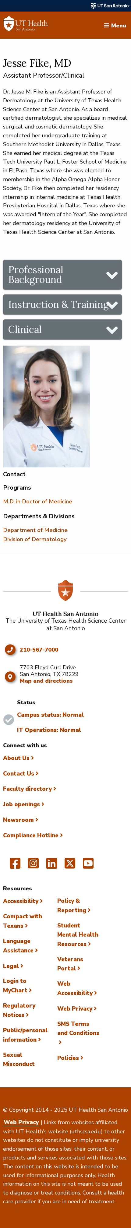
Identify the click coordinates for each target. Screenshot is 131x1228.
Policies (68, 1058)
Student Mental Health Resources (77, 935)
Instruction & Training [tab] (58, 304)
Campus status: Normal (50, 715)
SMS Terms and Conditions (78, 1028)
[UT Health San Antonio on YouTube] (88, 866)
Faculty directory (27, 789)
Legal (11, 966)
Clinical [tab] (25, 329)
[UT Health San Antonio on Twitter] (70, 866)
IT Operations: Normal (49, 730)
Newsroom (18, 820)
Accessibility (20, 901)
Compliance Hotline (30, 835)
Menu (118, 25)
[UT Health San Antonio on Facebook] (15, 866)
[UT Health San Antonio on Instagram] (33, 866)
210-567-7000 (39, 650)
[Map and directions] (10, 676)
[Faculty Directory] (26, 25)
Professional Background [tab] (35, 274)
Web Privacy (74, 1009)
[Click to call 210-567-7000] (10, 649)
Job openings (21, 804)
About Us (16, 758)
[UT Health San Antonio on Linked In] (51, 866)
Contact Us (18, 774)
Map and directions (46, 680)
